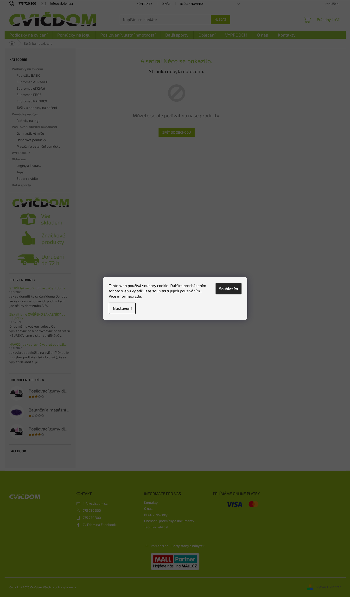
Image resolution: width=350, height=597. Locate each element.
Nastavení (122, 308)
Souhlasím (228, 288)
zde (138, 296)
